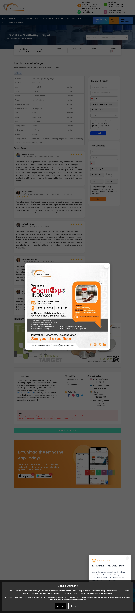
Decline (74, 606)
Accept (60, 606)
